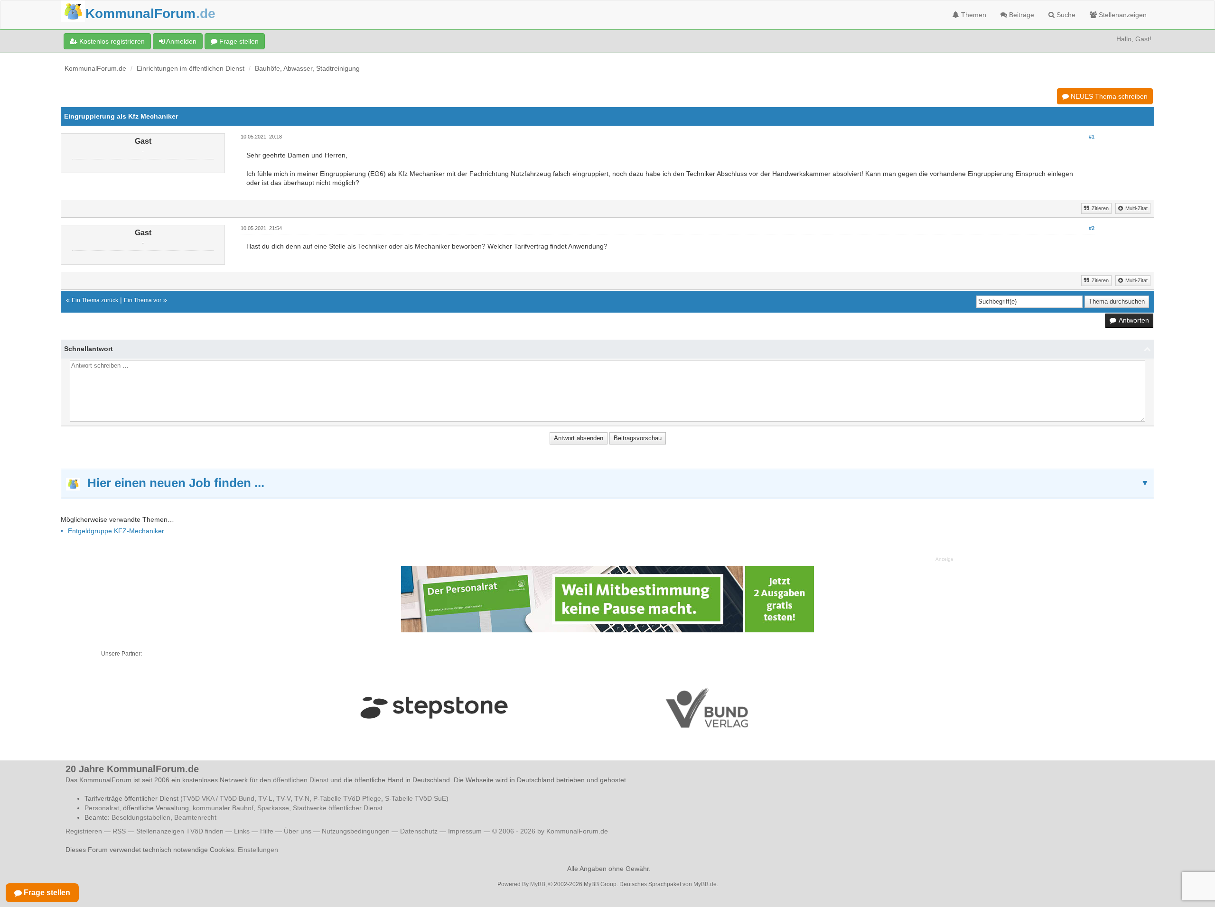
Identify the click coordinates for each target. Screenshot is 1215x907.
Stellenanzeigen (1122, 15)
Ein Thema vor (142, 300)
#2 (1091, 228)
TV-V (283, 798)
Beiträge (1020, 15)
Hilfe (266, 831)
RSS (119, 831)
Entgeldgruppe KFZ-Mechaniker (116, 531)
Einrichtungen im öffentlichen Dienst (190, 68)
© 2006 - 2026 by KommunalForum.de (550, 831)
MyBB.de (705, 884)
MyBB (537, 884)
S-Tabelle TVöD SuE (415, 798)
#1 (1091, 136)
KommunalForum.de (95, 68)
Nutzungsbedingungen (356, 831)
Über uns (297, 831)
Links (242, 831)
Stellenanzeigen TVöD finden (180, 831)
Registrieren (84, 831)
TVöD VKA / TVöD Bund (218, 798)
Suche (1065, 15)
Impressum (465, 831)
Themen (972, 15)
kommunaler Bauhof (223, 808)
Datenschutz (419, 831)
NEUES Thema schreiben (1108, 96)
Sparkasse (273, 808)
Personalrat (101, 808)
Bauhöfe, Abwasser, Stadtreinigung (307, 68)
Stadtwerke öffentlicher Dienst (338, 808)
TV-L (265, 798)
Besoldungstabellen (141, 817)
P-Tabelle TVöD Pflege (347, 798)
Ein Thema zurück (95, 300)
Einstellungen (258, 849)
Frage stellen (238, 41)
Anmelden (180, 41)
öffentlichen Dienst (300, 780)
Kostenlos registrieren (111, 41)
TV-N (301, 798)
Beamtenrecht (195, 817)
